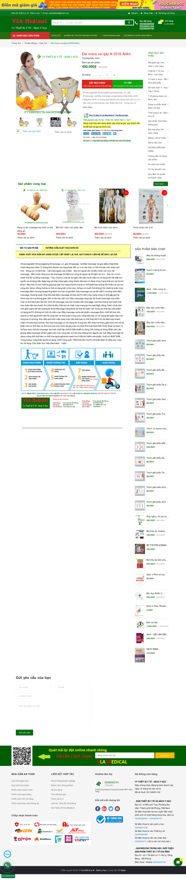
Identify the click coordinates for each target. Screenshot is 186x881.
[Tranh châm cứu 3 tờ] (151, 206)
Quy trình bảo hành (20, 785)
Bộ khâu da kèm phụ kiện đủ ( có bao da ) (156, 559)
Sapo (123, 870)
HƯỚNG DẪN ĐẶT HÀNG (157, 149)
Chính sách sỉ (57, 799)
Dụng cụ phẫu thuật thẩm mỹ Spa (157, 106)
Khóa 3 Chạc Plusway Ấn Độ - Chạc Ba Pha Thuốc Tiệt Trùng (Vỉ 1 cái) (157, 606)
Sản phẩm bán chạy (150, 249)
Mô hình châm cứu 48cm (106, 227)
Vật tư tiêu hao (155, 142)
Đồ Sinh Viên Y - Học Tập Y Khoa (157, 89)
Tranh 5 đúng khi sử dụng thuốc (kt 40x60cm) (155, 270)
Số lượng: (86, 74)
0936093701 (112, 782)
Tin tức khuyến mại (157, 169)
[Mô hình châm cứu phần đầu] (74, 206)
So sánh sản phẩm (156, 164)
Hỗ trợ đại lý (56, 790)
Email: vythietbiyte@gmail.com (56, 13)
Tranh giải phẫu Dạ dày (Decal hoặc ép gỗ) (157, 384)
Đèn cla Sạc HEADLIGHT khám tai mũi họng (156, 622)
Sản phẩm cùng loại (32, 184)
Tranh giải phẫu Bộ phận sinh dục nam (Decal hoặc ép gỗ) (155, 370)
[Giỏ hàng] (160, 23)
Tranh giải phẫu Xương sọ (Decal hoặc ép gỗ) (157, 340)
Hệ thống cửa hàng (167, 13)
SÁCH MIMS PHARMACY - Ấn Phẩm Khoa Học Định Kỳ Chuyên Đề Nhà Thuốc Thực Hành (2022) (157, 649)
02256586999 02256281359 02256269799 (147, 26)
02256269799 (159, 862)
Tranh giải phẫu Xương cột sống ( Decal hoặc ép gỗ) (157, 501)
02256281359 (141, 827)
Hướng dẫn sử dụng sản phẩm (157, 158)
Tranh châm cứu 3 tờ (143, 227)
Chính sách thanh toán (22, 790)
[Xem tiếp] (87, 107)
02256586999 (141, 818)
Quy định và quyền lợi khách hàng (156, 176)
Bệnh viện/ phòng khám (62, 785)
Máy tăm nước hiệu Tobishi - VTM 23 (155, 307)
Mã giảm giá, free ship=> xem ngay (156, 64)
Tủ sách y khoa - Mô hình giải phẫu (157, 81)
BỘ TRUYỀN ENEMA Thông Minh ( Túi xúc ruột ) (156, 545)
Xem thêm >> (161, 183)
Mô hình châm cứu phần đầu (69, 227)
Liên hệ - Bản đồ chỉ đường (63, 803)
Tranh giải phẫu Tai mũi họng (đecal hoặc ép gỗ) (157, 472)
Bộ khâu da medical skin (155, 531)
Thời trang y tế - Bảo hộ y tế (157, 114)
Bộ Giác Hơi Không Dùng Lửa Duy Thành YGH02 (33, 871)
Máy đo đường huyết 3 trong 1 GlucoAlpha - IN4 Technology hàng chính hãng (157, 255)
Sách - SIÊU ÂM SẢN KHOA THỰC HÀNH (156, 634)
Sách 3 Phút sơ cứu (155, 574)
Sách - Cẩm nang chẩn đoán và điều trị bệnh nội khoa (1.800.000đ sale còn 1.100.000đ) (157, 289)
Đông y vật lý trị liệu (157, 138)
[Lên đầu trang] (182, 843)
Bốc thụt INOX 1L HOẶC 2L (154, 593)
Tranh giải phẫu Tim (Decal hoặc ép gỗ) (155, 413)
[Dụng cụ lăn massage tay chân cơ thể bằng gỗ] (35, 206)
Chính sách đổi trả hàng (22, 799)
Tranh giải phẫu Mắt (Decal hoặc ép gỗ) (155, 443)
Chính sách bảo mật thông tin (25, 803)
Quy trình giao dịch (20, 781)
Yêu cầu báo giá (58, 794)
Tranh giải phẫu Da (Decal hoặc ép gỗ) (155, 457)
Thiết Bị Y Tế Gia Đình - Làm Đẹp (156, 73)
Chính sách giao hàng (21, 794)
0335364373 (141, 841)
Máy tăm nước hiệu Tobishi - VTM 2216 (155, 322)
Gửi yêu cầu (24, 732)
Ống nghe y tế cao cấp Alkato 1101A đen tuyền (157, 516)
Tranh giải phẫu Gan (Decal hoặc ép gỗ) (156, 399)
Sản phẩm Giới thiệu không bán (157, 123)
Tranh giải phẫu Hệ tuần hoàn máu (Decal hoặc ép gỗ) (156, 355)
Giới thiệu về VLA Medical (62, 808)
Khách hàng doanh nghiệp (63, 781)
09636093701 (156, 818)
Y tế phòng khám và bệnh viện (157, 98)
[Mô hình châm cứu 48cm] (112, 206)
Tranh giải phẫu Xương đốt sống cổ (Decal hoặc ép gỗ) (157, 487)
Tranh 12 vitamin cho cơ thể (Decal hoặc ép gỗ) (156, 428)
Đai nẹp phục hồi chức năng (156, 131)
